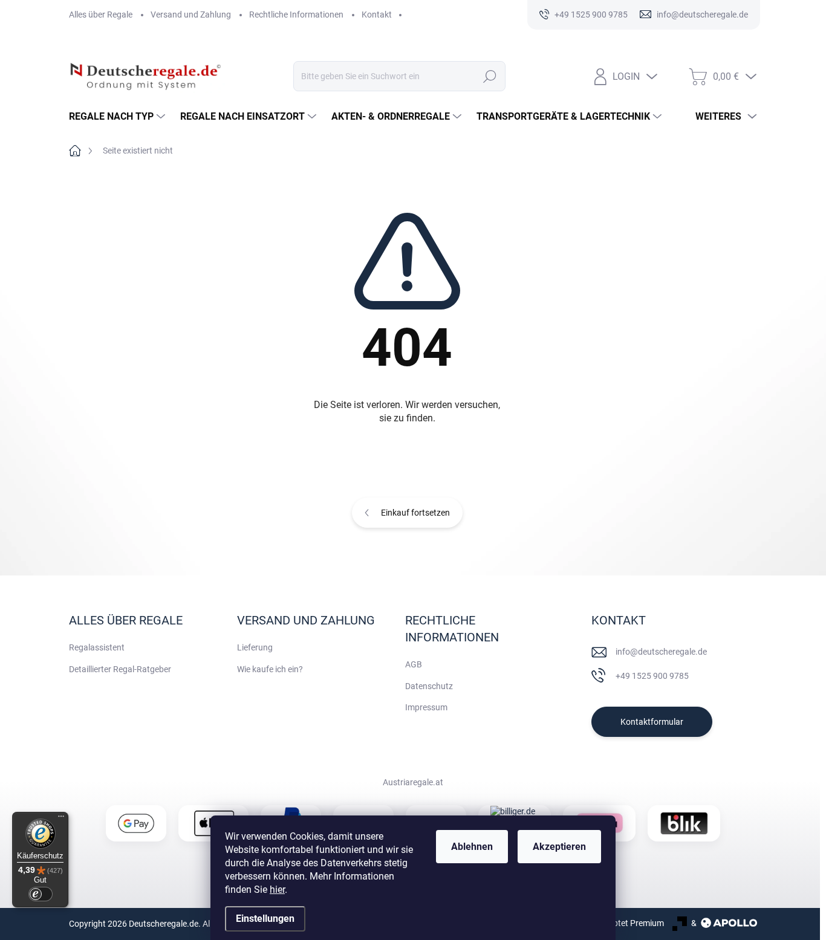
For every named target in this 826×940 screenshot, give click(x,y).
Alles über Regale (100, 14)
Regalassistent (97, 647)
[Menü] (61, 819)
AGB (413, 664)
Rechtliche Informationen (296, 14)
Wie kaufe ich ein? (270, 669)
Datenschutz (429, 686)
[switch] (40, 894)
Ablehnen (472, 846)
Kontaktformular (651, 722)
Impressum (426, 707)
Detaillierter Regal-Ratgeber (120, 669)
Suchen (490, 76)
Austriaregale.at (413, 782)
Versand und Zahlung (191, 14)
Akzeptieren (559, 846)
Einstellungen (265, 918)
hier (277, 889)
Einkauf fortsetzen (415, 512)
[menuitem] (118, 117)
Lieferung (255, 647)
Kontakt (377, 14)
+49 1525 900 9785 (652, 676)
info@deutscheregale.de (661, 651)
